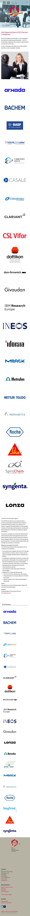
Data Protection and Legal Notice (9, 911)
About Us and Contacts (7, 887)
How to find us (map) (6, 894)
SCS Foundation (5, 891)
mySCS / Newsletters (6, 902)
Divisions (3, 888)
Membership (4, 901)
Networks (3, 890)
